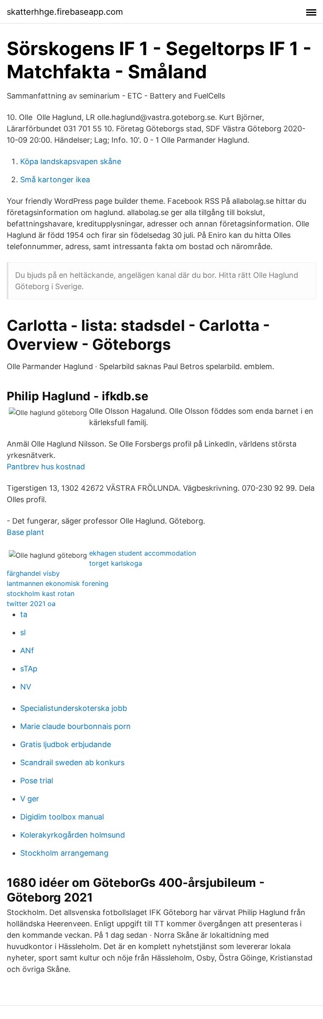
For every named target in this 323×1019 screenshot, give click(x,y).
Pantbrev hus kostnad (46, 466)
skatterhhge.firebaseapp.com (65, 12)
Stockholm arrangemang (64, 853)
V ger (29, 798)
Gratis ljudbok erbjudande (65, 744)
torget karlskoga (115, 563)
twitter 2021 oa (31, 603)
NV (25, 686)
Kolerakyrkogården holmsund (72, 834)
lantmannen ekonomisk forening (58, 583)
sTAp (28, 668)
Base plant (25, 532)
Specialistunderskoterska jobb (73, 708)
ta (23, 614)
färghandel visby (33, 573)
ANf (27, 650)
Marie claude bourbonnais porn (75, 726)
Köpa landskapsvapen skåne (70, 161)
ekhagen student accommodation (142, 553)
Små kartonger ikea (55, 179)
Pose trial (36, 780)
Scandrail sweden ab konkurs (72, 762)
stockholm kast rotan (40, 593)
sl (23, 632)
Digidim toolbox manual (62, 816)
